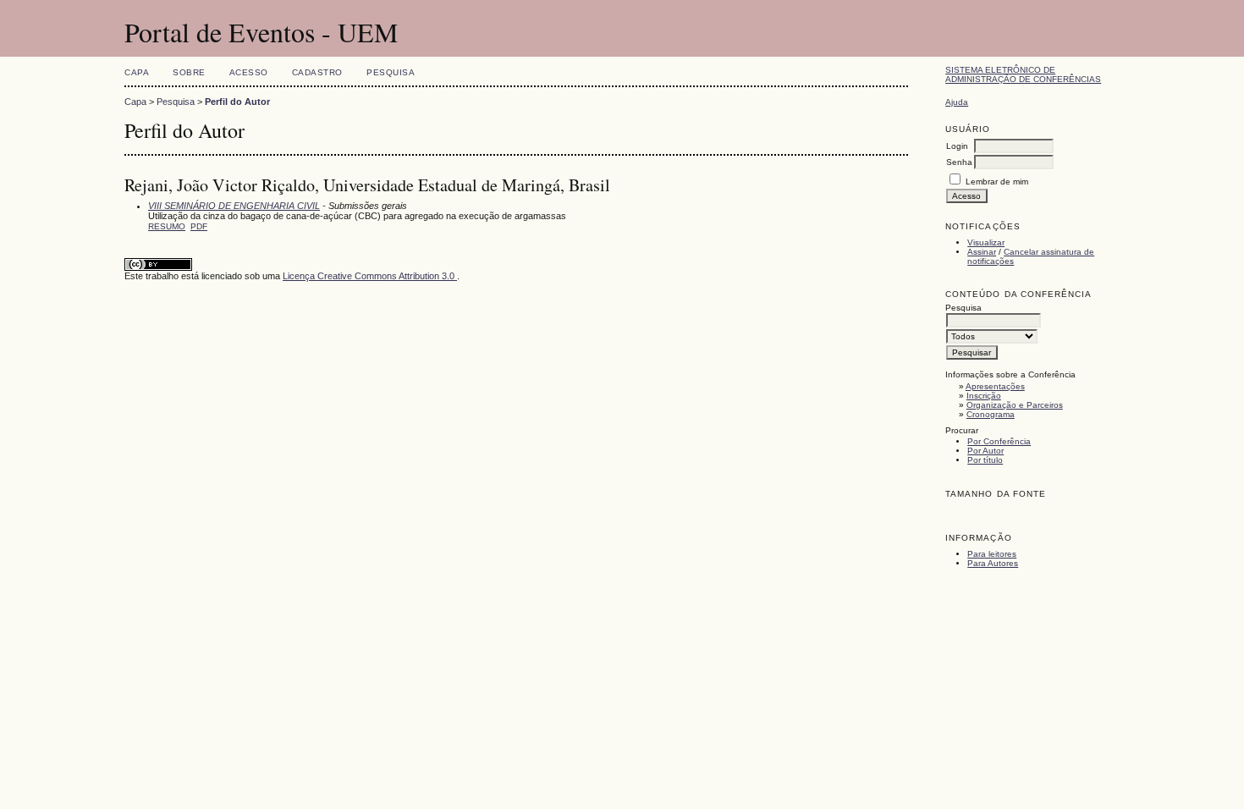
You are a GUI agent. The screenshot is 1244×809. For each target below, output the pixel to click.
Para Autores (992, 563)
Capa (136, 72)
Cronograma (990, 414)
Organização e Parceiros (1014, 405)
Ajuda (956, 102)
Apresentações (995, 386)
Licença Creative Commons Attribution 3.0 (370, 276)
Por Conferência (999, 441)
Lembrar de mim (997, 181)
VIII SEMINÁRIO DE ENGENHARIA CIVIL (234, 206)
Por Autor (985, 450)
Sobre (189, 72)
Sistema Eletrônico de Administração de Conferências (1023, 74)
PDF (198, 226)
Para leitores (991, 554)
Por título (985, 460)
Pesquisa (390, 72)
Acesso (248, 72)
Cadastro (317, 72)
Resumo (166, 226)
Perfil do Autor (237, 101)
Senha (959, 162)
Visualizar (986, 242)
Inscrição (983, 395)
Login (957, 146)
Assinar (981, 251)
